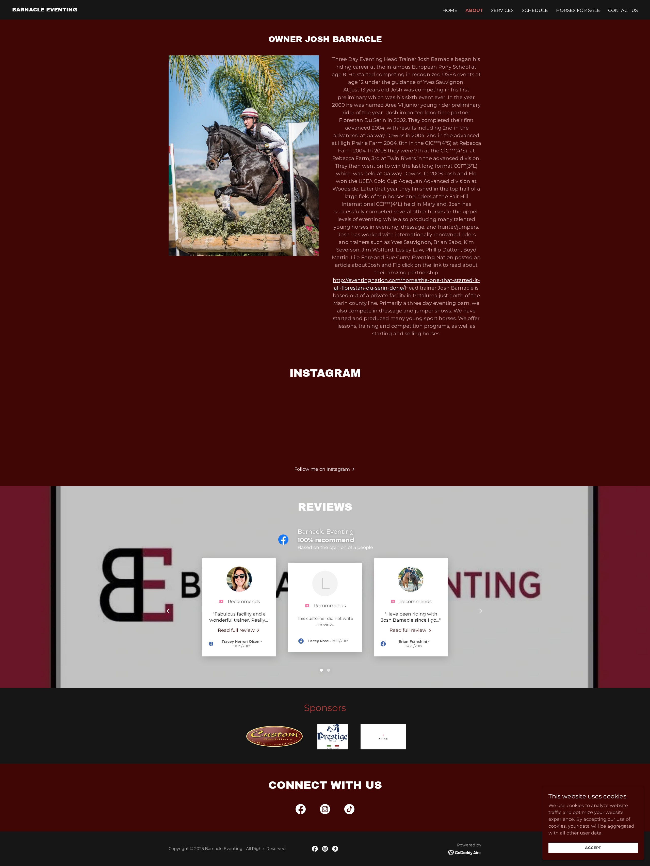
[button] (325, 469)
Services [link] (502, 10)
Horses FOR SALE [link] (578, 10)
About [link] (474, 10)
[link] (44, 10)
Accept (593, 847)
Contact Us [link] (623, 10)
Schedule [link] (535, 10)
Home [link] (449, 10)
